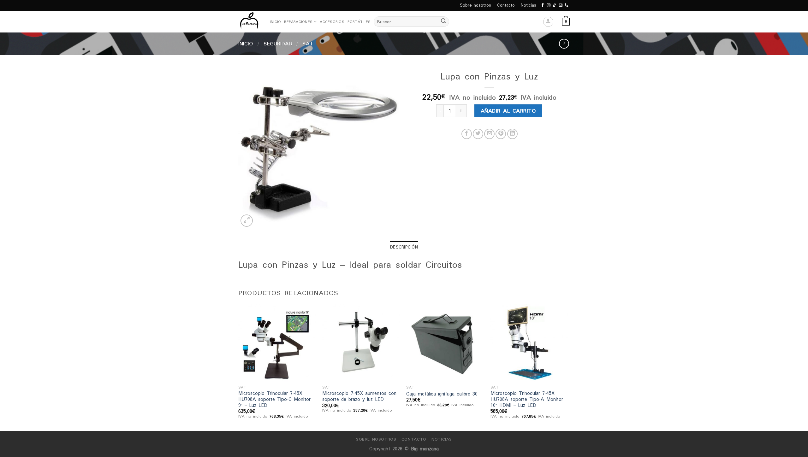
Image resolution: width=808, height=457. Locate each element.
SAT (307, 43)
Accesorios (332, 22)
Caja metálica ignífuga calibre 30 (442, 394)
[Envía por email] (489, 134)
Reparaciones (298, 22)
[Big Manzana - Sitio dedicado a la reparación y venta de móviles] (249, 21)
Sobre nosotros (475, 5)
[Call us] (566, 5)
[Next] (568, 367)
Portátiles (359, 22)
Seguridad (278, 43)
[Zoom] (247, 220)
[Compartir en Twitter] (478, 134)
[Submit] (443, 21)
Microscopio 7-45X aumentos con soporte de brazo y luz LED (359, 396)
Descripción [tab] (404, 247)
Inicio (275, 22)
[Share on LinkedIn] (512, 134)
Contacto (506, 5)
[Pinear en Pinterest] (501, 134)
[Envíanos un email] (560, 5)
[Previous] (238, 367)
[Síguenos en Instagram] (548, 5)
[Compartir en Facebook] (466, 134)
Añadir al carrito (508, 110)
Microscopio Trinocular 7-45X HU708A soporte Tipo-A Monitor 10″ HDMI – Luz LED (526, 399)
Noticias (528, 5)
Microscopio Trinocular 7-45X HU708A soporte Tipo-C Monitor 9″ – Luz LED (274, 399)
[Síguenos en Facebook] (542, 5)
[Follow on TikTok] (554, 5)
